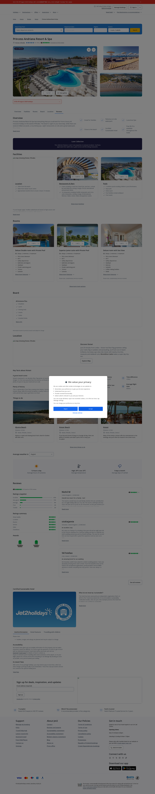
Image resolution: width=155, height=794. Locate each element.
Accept (91, 409)
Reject (65, 409)
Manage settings (77, 412)
